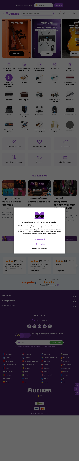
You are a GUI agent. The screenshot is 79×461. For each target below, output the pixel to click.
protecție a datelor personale (46, 234)
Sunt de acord (39, 239)
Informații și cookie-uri (39, 249)
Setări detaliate (39, 244)
